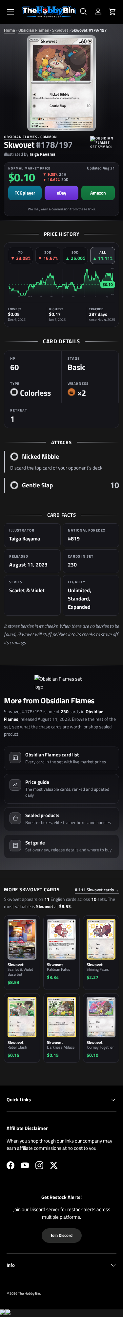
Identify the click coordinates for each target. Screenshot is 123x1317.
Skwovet (60, 30)
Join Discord (61, 1235)
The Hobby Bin (29, 1293)
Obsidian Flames (33, 30)
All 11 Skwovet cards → (97, 890)
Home (9, 30)
